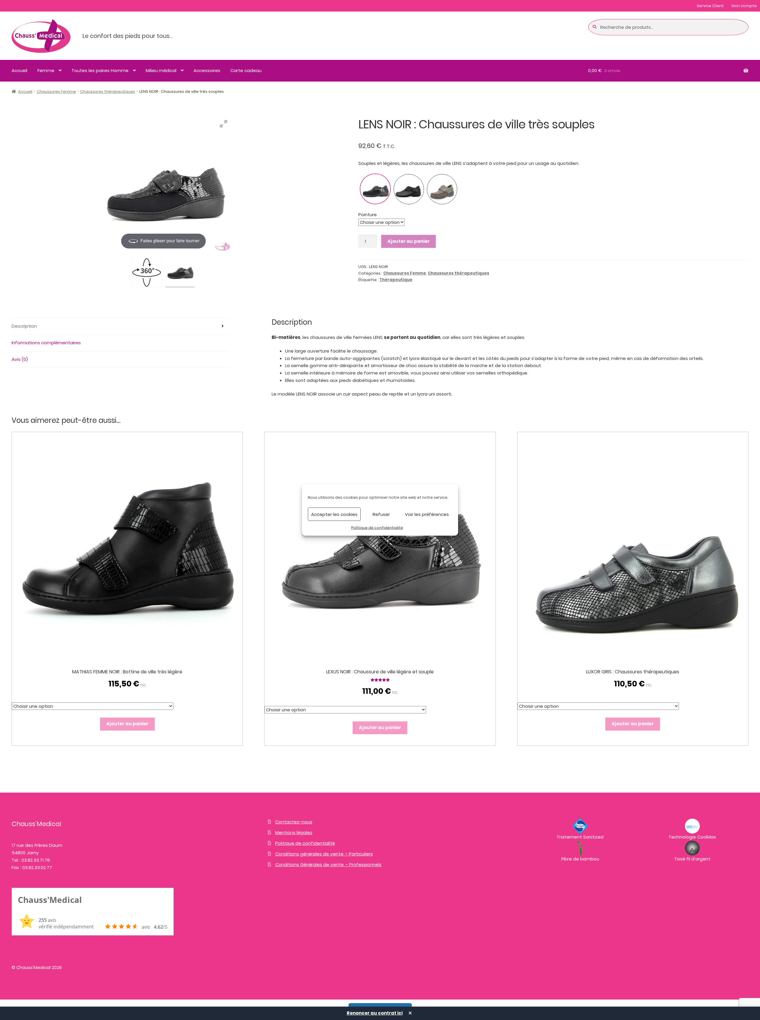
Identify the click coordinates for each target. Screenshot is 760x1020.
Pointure (367, 214)
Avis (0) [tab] (20, 359)
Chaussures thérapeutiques (107, 91)
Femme (45, 70)
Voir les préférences (427, 514)
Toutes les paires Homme (100, 70)
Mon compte (744, 6)
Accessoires (207, 70)
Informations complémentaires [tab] (46, 343)
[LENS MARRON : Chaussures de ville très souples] (442, 189)
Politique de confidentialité (377, 527)
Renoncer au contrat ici (375, 1013)
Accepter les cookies (334, 514)
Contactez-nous (293, 822)
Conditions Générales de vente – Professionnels (328, 864)
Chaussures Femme (56, 91)
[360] (147, 272)
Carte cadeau (246, 70)
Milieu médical (161, 70)
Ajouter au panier (408, 241)
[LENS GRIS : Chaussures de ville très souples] (409, 189)
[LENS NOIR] (180, 271)
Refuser (381, 514)
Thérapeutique (395, 280)
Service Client (710, 6)
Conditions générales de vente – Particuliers (324, 854)
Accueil (19, 70)
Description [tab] (24, 326)
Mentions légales (293, 832)
